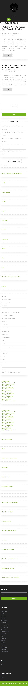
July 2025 (3, 636)
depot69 (4, 296)
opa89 (3, 182)
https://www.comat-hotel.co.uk (10, 558)
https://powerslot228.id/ (8, 384)
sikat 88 (4, 350)
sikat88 (4, 343)
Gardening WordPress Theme (9, 683)
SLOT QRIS (4, 340)
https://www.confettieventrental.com (12, 173)
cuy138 (3, 201)
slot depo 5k (5, 239)
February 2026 (4, 620)
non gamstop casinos (7, 315)
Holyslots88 (5, 334)
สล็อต (3, 258)
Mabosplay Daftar (6, 476)
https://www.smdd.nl (7, 511)
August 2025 (4, 633)
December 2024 (4, 651)
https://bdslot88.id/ (7, 394)
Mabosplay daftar (6, 302)
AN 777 (3, 448)
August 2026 (4, 611)
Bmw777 (4, 229)
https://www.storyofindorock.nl (10, 502)
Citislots (4, 369)
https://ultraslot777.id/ (8, 388)
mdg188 (4, 211)
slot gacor (4, 305)
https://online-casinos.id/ (8, 382)
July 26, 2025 (7, 33)
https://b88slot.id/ (6, 399)
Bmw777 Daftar (6, 192)
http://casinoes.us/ (7, 439)
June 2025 (3, 638)
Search (14, 106)
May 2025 (3, 640)
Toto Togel (4, 220)
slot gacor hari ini (6, 521)
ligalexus (4, 321)
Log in (2, 664)
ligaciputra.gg (5, 331)
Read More (8, 56)
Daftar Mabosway (6, 299)
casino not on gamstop (8, 347)
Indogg (3, 356)
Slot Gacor (4, 540)
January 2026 (4, 622)
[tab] (9, 19)
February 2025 (4, 647)
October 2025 (4, 629)
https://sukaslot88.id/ (7, 387)
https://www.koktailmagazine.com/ (11, 372)
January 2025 (4, 649)
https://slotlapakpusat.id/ (8, 400)
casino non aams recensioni (9, 530)
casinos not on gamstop (8, 309)
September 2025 (5, 631)
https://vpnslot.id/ (6, 390)
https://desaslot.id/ (7, 391)
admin (15, 33)
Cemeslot (4, 365)
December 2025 (4, 625)
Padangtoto (5, 467)
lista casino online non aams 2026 (11, 577)
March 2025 (3, 645)
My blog (2, 677)
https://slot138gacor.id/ (8, 393)
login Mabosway (6, 381)
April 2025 (3, 642)
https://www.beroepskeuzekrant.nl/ (11, 276)
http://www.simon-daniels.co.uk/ (10, 318)
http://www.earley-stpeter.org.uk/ (10, 312)
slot (3, 267)
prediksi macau (6, 337)
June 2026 (3, 613)
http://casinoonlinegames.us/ (9, 458)
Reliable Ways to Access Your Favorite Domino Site (13, 29)
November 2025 (4, 627)
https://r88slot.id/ (6, 385)
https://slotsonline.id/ (7, 396)
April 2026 (3, 616)
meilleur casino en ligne (8, 549)
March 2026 (3, 618)
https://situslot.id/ (7, 397)
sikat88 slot (5, 324)
